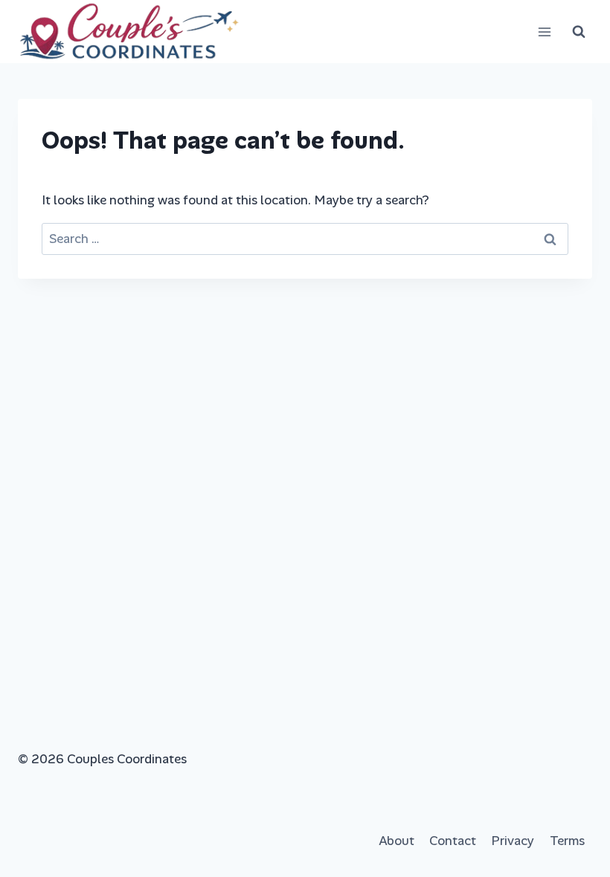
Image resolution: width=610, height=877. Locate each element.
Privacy (512, 840)
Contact (452, 840)
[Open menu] (544, 31)
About (396, 840)
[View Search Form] (578, 32)
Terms (567, 840)
